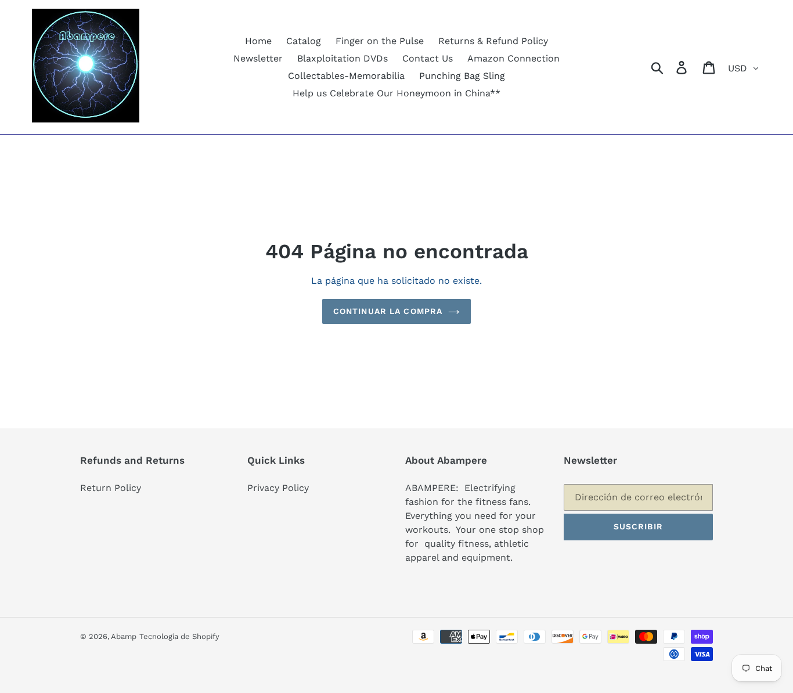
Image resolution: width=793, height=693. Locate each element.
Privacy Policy (278, 487)
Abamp (123, 636)
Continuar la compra (387, 311)
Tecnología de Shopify (179, 636)
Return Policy (110, 487)
